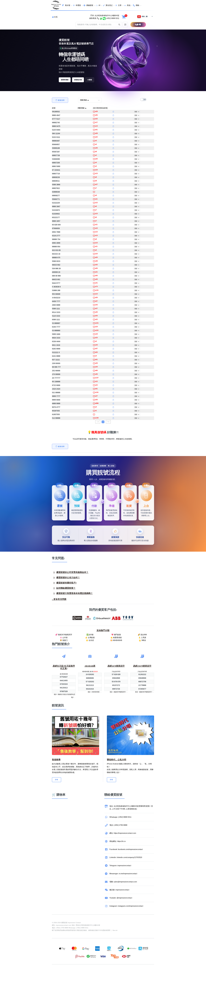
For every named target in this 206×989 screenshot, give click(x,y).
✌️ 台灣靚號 (90, 637)
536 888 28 (56, 268)
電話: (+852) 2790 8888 (118, 825)
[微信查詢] (104, 18)
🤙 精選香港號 (116, 637)
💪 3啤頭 (142, 640)
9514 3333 (56, 312)
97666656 (56, 228)
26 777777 (56, 378)
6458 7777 (56, 301)
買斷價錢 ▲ (82, 108)
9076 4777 (56, 407)
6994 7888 (56, 232)
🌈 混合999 (142, 635)
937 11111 (56, 360)
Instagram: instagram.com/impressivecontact (126, 906)
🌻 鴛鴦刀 (64, 640)
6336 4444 (56, 341)
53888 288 (56, 290)
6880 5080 (56, 166)
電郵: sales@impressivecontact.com (123, 882)
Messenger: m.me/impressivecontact (123, 874)
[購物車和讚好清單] (124, 17)
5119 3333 (56, 316)
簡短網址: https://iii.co (117, 841)
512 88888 (56, 418)
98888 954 (56, 247)
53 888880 (56, 330)
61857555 (56, 414)
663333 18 (56, 254)
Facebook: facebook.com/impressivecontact (126, 849)
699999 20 (56, 272)
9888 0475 (56, 126)
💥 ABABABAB (116, 640)
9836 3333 (56, 338)
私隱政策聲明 (105, 930)
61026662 (56, 214)
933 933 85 (56, 250)
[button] (119, 24)
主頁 (56, 17)
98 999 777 (56, 367)
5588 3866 (56, 185)
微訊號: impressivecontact (119, 890)
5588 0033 (56, 261)
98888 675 (56, 257)
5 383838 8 (56, 287)
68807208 (56, 163)
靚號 (53, 108)
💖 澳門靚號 (116, 635)
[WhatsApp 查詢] (101, 18)
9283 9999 (56, 349)
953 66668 (56, 294)
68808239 (56, 177)
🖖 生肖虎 (90, 640)
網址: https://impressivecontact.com (122, 833)
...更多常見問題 (59, 599)
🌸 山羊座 (64, 637)
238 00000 (56, 363)
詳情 (56, 779)
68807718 (56, 174)
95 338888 (56, 382)
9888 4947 (56, 115)
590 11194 (56, 133)
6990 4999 (56, 243)
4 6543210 (56, 298)
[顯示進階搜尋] (125, 24)
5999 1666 (56, 334)
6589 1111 (56, 320)
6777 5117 (56, 119)
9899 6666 (56, 400)
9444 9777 (56, 283)
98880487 (56, 141)
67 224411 (56, 170)
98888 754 (56, 239)
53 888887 (56, 323)
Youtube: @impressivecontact (120, 898)
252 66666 (56, 371)
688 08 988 (56, 276)
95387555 (56, 411)
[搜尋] (133, 24)
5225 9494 (56, 130)
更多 (136, 111)
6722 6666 (56, 385)
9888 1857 (56, 221)
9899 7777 (56, 396)
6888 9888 (56, 403)
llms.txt (115, 930)
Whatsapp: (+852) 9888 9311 (120, 817)
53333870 (56, 210)
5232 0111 (56, 137)
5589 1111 (56, 309)
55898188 (56, 148)
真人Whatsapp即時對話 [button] (69, 48)
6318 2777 (56, 236)
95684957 (56, 144)
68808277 (56, 195)
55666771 (56, 199)
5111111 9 (56, 352)
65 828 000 (56, 225)
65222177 (56, 217)
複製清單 (61, 100)
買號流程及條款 (81, 930)
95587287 (56, 152)
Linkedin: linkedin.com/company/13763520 (125, 857)
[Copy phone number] (113, 111)
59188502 (56, 112)
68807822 (56, 188)
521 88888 (56, 392)
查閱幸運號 (64, 80)
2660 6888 (56, 305)
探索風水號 (78, 80)
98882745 (56, 123)
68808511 (56, 181)
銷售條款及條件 (93, 930)
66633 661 (56, 279)
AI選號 (89, 80)
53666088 (56, 159)
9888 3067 (56, 206)
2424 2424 (56, 389)
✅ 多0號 (89, 635)
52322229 (56, 203)
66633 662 (56, 265)
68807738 (56, 155)
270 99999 (56, 374)
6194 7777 (56, 327)
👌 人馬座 (142, 637)
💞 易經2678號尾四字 (63, 635)
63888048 (56, 192)
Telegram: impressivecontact (120, 865)
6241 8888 (56, 356)
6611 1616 (56, 345)
